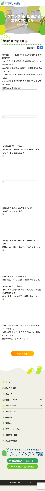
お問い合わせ (10, 411)
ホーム (8, 382)
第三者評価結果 (11, 440)
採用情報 (8, 417)
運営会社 (8, 423)
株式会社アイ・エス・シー (24, 460)
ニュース (8, 394)
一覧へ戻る (22, 353)
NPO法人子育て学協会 (24, 466)
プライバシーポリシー (14, 429)
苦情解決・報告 (11, 435)
